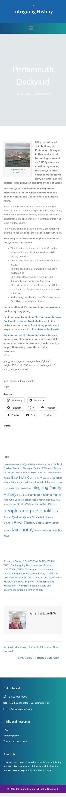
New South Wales (21, 504)
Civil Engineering (44, 581)
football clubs (42, 482)
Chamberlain (20, 472)
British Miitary (35, 589)
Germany (9, 488)
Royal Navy (44, 522)
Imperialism (26, 488)
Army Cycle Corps (44, 464)
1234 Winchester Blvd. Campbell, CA (29, 702)
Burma (57, 468)
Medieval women (41, 499)
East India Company (26, 477)
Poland (7, 517)
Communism (48, 472)
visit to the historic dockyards (41, 329)
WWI (6, 536)
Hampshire (10, 585)
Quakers (17, 517)
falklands (29, 482)
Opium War (40, 504)
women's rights (52, 530)
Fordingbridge (56, 482)
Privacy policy (11, 735)
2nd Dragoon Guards (13, 464)
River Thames (25, 522)
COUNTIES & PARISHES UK (39, 561)
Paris (51, 504)
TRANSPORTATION (15, 577)
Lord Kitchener (23, 499)
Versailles (38, 531)
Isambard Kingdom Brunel (44, 494)
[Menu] (31, 28)
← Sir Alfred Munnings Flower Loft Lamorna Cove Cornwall (31, 649)
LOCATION (10, 569)
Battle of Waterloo (43, 468)
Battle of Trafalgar (23, 468)
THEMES (9, 565)
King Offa (9, 499)
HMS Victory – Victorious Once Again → (40, 657)
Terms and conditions (15, 741)
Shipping (22, 589)
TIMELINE (52, 573)
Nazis (7, 504)
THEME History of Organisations (35, 569)
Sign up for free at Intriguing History (25, 335)
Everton (20, 482)
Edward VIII (48, 478)
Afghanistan (29, 464)
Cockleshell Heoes (34, 472)
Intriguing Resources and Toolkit (33, 565)
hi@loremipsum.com (20, 709)
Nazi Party (55, 500)
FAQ (6, 729)
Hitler (17, 488)
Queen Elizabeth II (33, 517)
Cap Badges (9, 472)
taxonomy (23, 529)
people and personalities (31, 510)
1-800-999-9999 (18, 696)
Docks (18, 561)
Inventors (22, 495)
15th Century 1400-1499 (41, 577)
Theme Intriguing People (17, 573)
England (29, 581)
